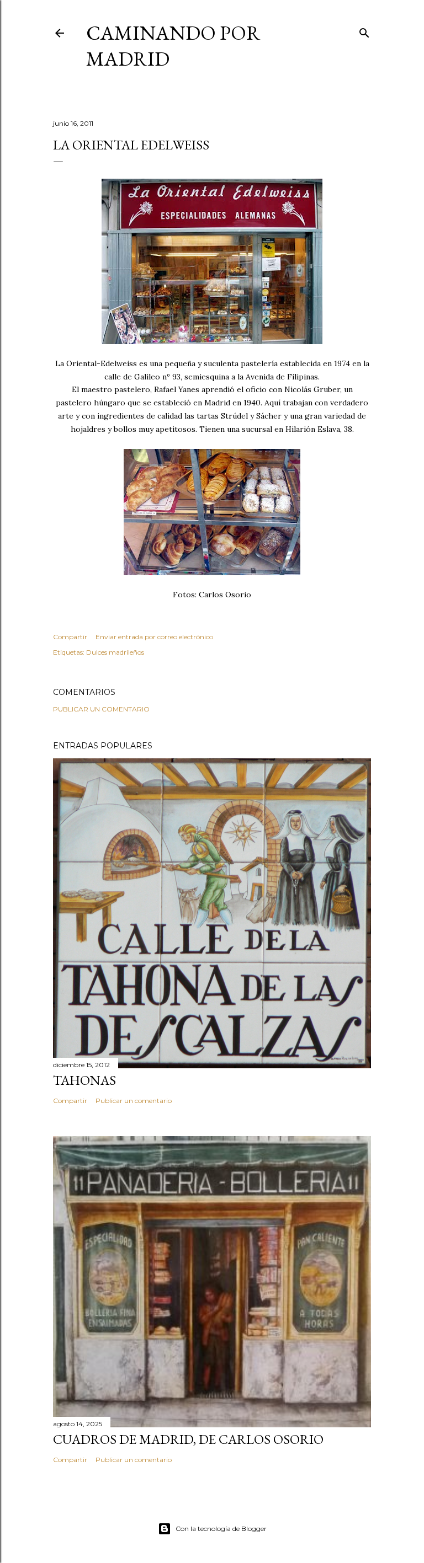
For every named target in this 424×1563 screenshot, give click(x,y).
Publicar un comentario (101, 709)
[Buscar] (364, 30)
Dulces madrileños (115, 652)
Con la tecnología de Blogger (221, 1528)
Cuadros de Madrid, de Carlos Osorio (188, 1439)
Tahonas (84, 1080)
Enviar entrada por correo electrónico (154, 637)
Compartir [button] (70, 637)
